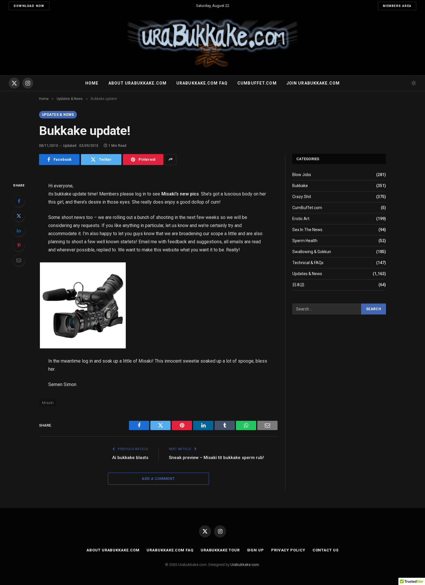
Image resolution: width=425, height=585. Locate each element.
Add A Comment (158, 478)
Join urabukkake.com (313, 83)
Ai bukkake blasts (130, 457)
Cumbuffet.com (257, 83)
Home (91, 83)
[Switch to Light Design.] (413, 83)
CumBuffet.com (307, 207)
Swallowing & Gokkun (311, 251)
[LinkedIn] (19, 230)
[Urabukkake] (212, 43)
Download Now (29, 6)
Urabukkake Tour (220, 550)
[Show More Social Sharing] (170, 159)
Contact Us (326, 550)
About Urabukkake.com (137, 83)
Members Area (397, 6)
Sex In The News (307, 229)
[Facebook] (19, 201)
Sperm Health (304, 240)
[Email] (19, 260)
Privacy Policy (288, 550)
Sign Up (255, 550)
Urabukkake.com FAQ (202, 83)
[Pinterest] (19, 245)
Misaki (47, 403)
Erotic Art (300, 218)
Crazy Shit (301, 196)
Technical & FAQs (308, 262)
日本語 (298, 284)
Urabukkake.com (244, 564)
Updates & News (58, 115)
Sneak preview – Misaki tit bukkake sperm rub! (216, 457)
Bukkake (300, 185)
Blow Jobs (301, 174)
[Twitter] (19, 216)
